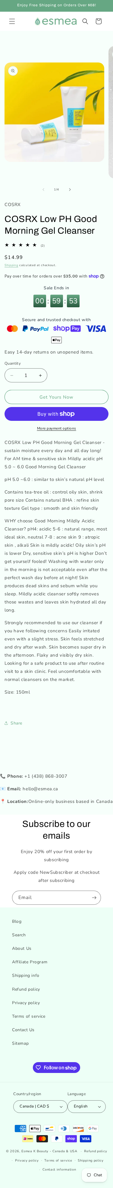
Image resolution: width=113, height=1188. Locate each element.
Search (19, 935)
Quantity (13, 363)
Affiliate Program (29, 962)
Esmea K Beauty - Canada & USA (49, 1151)
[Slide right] (70, 189)
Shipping (11, 265)
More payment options (56, 428)
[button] (12, 21)
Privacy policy (26, 1003)
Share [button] (16, 723)
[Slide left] (43, 189)
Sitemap (20, 1043)
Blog (16, 921)
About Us (22, 948)
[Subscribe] (94, 898)
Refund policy (26, 989)
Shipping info (25, 975)
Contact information (59, 1169)
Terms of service (29, 1016)
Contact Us (23, 1030)
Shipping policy (91, 1160)
